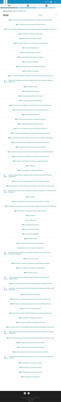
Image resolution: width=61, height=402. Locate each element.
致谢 (48, 1)
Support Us (30, 401)
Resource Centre (30, 399)
